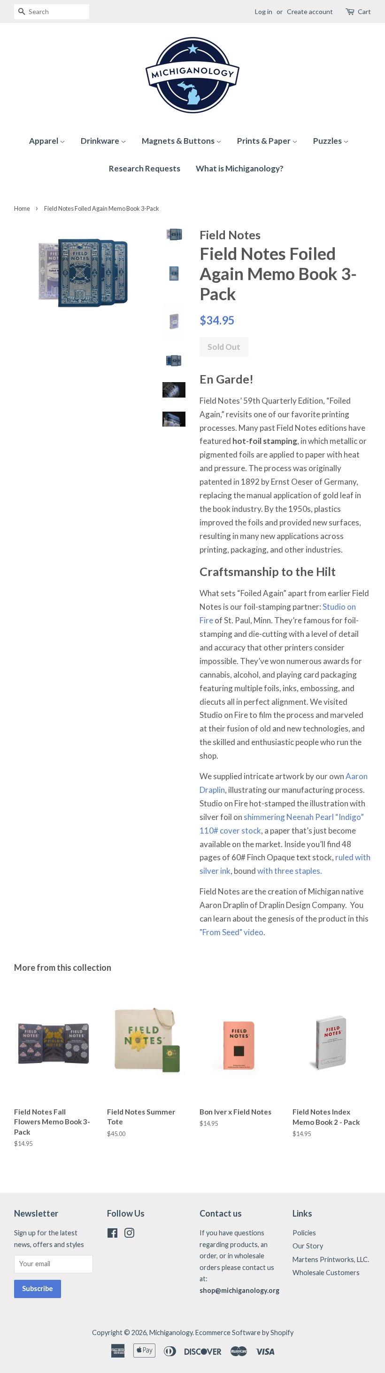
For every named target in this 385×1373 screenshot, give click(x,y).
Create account (310, 11)
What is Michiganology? (240, 168)
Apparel (44, 141)
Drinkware (101, 141)
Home (22, 208)
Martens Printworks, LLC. (331, 1259)
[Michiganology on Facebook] (112, 1235)
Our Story (308, 1246)
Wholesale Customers (326, 1273)
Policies (304, 1233)
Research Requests (144, 168)
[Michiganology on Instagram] (129, 1235)
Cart (364, 11)
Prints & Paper (264, 141)
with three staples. (289, 871)
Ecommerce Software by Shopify (244, 1332)
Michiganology (170, 1332)
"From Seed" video (231, 932)
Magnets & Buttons (179, 141)
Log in (263, 11)
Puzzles (328, 141)
